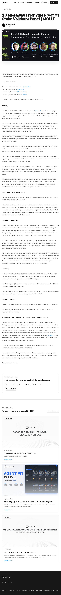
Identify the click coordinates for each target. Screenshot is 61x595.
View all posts (52, 411)
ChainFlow (20, 89)
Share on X (11, 384)
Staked (25, 94)
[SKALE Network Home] (5, 2)
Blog (15, 2)
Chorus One (26, 87)
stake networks (39, 111)
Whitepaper (39, 590)
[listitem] (41, 2)
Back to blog (7, 9)
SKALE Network (10, 24)
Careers (57, 590)
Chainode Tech (21, 92)
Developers (37, 2)
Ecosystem (21, 2)
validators (50, 335)
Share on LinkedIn (24, 384)
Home (18, 590)
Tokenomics (29, 2)
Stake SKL (54, 2)
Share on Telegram (40, 384)
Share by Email (12, 389)
